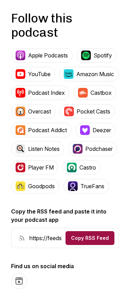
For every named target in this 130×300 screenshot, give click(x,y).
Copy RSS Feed (90, 238)
